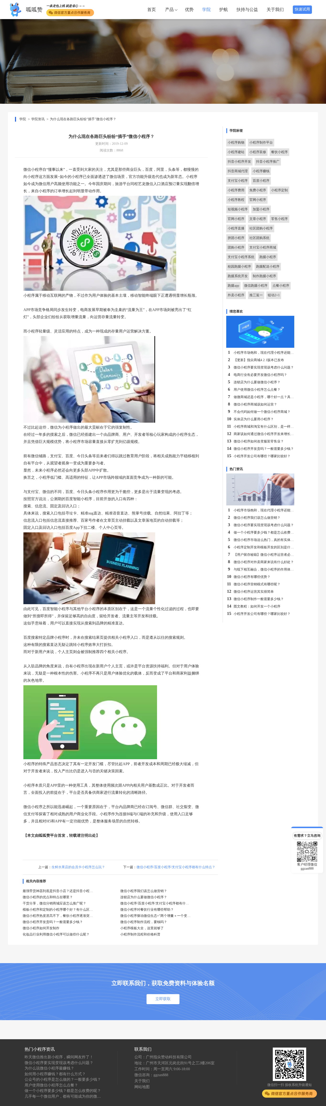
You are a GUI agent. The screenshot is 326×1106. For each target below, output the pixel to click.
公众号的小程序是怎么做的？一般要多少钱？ (63, 1079)
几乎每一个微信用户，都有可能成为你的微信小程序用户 (63, 1096)
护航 (223, 9)
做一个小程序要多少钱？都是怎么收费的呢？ (63, 1091)
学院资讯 (38, 119)
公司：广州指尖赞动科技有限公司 (163, 1057)
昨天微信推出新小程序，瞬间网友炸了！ (59, 1057)
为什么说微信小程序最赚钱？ (49, 1068)
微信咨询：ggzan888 (151, 1075)
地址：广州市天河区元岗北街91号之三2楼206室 (174, 1063)
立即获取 (163, 999)
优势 (189, 9)
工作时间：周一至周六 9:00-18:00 (162, 1069)
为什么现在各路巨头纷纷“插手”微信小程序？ (83, 119)
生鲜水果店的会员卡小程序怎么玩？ (78, 867)
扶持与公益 (247, 9)
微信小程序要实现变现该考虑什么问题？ (59, 1063)
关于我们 (275, 9)
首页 (151, 9)
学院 (206, 9)
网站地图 (142, 1087)
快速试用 (302, 9)
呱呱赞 (34, 10)
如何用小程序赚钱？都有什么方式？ (55, 1074)
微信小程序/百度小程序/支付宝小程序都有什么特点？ (176, 867)
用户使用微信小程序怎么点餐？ (51, 1085)
